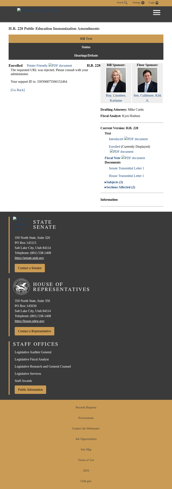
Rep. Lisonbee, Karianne (116, 98)
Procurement (86, 418)
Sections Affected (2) (120, 187)
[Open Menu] (156, 12)
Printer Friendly (37, 65)
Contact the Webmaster (86, 428)
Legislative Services (28, 373)
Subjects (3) (114, 182)
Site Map (86, 449)
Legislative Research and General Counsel (43, 366)
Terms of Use (86, 460)
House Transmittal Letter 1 (126, 176)
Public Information (30, 389)
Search (120, 2)
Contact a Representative (34, 331)
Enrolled (114, 146)
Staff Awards (23, 381)
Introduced (116, 139)
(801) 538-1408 (40, 253)
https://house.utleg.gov (29, 321)
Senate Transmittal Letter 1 (126, 168)
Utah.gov (86, 481)
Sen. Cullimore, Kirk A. (147, 98)
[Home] (38, 14)
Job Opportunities (86, 439)
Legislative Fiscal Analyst (32, 359)
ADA (86, 470)
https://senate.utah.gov (29, 258)
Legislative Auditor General (33, 352)
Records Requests (86, 407)
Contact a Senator (30, 268)
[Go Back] (18, 90)
